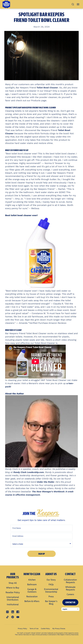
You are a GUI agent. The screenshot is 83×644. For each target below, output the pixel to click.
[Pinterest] (12, 617)
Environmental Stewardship (51, 590)
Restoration (32, 596)
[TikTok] (7, 617)
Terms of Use (34, 628)
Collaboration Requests (70, 581)
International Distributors (12, 598)
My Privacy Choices (58, 628)
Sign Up (41, 553)
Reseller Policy (13, 592)
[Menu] (78, 4)
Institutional (13, 604)
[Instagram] (7, 612)
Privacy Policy (22, 628)
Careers (70, 594)
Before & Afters (31, 601)
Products (35, 100)
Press (51, 596)
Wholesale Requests (70, 588)
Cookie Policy (45, 628)
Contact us (70, 602)
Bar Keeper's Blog (51, 602)
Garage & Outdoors (31, 590)
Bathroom (32, 584)
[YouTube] (18, 617)
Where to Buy (12, 587)
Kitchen (32, 579)
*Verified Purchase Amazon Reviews (47, 323)
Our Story (51, 579)
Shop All (13, 583)
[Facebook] (18, 612)
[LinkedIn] (12, 612)
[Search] (72, 4)
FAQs (51, 584)
